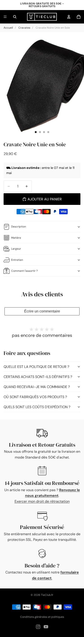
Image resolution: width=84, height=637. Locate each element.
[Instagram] (38, 626)
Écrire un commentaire (42, 311)
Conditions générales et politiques (42, 617)
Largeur (16, 249)
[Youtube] (46, 626)
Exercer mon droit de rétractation (42, 501)
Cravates (24, 28)
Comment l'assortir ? (24, 271)
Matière (16, 238)
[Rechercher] (15, 17)
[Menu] (5, 17)
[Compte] (69, 17)
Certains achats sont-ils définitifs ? (38, 376)
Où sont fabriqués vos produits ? (35, 397)
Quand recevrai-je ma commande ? (37, 386)
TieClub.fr (47, 595)
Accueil (8, 28)
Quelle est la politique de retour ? (36, 366)
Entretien (17, 260)
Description (18, 226)
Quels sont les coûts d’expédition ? (37, 407)
